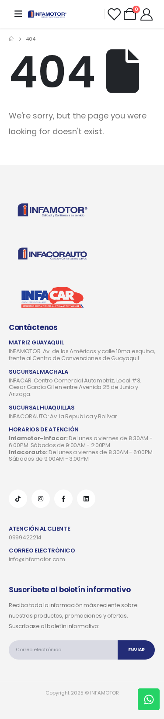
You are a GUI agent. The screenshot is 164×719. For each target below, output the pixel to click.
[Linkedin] (86, 499)
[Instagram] (40, 499)
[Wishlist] (113, 14)
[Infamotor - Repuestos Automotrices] (47, 14)
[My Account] (146, 14)
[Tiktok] (18, 499)
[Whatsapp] (149, 699)
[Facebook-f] (63, 499)
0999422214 (25, 537)
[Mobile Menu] (18, 14)
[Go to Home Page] (11, 39)
